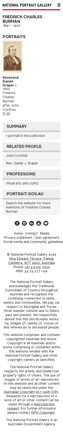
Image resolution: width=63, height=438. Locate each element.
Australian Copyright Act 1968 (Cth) (31, 392)
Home (18, 233)
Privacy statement (18, 238)
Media (44, 233)
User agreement (46, 238)
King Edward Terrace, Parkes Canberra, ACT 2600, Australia (31, 261)
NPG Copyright (43, 413)
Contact (31, 233)
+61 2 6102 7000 (37, 267)
